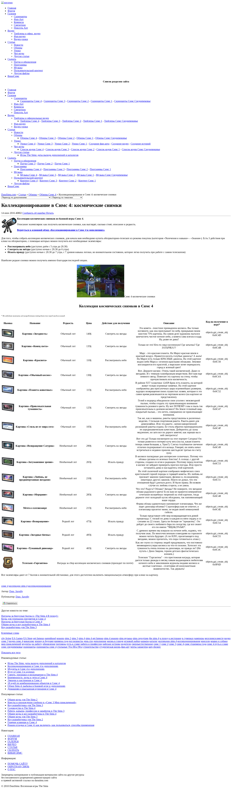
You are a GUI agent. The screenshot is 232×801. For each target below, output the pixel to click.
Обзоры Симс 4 (28, 138)
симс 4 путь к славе (217, 644)
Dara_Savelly (16, 591)
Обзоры (18, 47)
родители (126, 644)
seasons (60, 638)
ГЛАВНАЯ (14, 736)
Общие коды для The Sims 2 (22, 699)
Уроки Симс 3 (45, 143)
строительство (91, 647)
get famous (38, 638)
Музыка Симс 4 (28, 175)
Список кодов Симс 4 (32, 149)
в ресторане (175, 638)
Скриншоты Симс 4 (31, 101)
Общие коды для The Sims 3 (22, 716)
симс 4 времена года (195, 644)
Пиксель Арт (21, 28)
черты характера (139, 647)
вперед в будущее (44, 641)
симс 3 (172, 644)
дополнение (99, 641)
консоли (205, 641)
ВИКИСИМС (15, 753)
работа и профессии (91, 644)
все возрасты (76, 641)
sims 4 (82, 638)
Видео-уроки (21, 39)
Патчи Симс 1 (62, 163)
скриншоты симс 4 (46, 647)
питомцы (61, 644)
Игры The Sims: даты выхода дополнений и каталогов (49, 155)
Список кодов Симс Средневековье (141, 149)
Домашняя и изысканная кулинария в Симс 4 (32, 689)
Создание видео (120, 143)
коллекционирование (39, 586)
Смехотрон (20, 25)
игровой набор (132, 641)
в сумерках (188, 638)
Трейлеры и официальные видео (31, 118)
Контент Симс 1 (87, 180)
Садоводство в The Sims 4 (21, 708)
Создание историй (141, 143)
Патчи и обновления (25, 62)
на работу (37, 644)
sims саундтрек (141, 638)
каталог (153, 641)
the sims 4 (154, 638)
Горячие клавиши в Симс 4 (22, 722)
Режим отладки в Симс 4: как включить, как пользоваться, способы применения (51, 725)
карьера (145, 641)
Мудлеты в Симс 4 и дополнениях (26, 669)
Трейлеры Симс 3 (50, 121)
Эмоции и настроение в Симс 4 (25, 680)
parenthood (50, 638)
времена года (61, 641)
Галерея (12, 13)
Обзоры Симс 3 (47, 138)
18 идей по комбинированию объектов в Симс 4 (34, 683)
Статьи (11, 42)
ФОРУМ (12, 738)
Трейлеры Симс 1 (92, 121)
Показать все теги (11, 652)
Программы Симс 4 (30, 169)
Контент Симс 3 (48, 180)
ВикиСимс (13, 76)
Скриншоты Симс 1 (101, 101)
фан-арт (125, 647)
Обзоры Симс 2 (66, 138)
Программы (20, 64)
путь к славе (73, 644)
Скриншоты (20, 16)
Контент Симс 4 (29, 180)
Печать (50, 213)
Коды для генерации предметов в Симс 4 (23, 618)
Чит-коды (19, 53)
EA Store (28, 638)
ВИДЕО (12, 744)
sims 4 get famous (94, 638)
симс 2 (164, 644)
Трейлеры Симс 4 (29, 121)
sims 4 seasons (111, 638)
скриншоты (29, 647)
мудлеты (26, 644)
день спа (88, 641)
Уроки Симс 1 (79, 143)
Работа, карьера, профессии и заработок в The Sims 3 (36, 711)
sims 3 (75, 638)
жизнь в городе (115, 641)
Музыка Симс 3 (47, 175)
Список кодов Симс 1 (108, 149)
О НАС (11, 769)
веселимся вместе (214, 638)
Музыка (18, 67)
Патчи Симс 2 (45, 163)
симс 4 (4, 586)
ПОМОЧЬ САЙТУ (18, 763)
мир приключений (11, 644)
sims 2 (68, 638)
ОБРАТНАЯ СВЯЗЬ (18, 766)
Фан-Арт (19, 19)
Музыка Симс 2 (66, 175)
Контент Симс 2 (67, 180)
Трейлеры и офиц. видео (27, 33)
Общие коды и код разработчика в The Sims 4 (25, 624)
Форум (11, 10)
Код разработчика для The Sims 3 (19, 627)
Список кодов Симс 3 (57, 149)
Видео (11, 30)
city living (6, 638)
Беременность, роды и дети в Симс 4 (27, 677)
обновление (49, 644)
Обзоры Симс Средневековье (111, 138)
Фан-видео (20, 36)
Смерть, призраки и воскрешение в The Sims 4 (33, 674)
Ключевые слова (10, 633)
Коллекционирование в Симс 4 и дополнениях (33, 666)
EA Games (17, 638)
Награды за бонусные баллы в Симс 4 (21, 621)
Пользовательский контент (28, 70)
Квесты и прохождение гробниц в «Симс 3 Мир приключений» (42, 702)
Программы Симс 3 (54, 169)
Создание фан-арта (99, 143)
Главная (12, 8)
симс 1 (157, 644)
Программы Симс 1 (100, 169)
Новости (18, 45)
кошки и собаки (219, 641)
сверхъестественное (142, 644)
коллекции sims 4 (18, 586)
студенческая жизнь (110, 647)
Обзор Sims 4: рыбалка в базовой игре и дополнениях (36, 686)
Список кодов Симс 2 (82, 149)
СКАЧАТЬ (13, 750)
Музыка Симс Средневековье (112, 175)
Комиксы (19, 22)
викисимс (29, 641)
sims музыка (125, 638)
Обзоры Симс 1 (85, 138)
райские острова (111, 644)
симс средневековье (12, 647)
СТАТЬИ (12, 747)
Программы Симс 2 (77, 169)
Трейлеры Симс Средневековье (121, 121)
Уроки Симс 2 (62, 143)
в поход (164, 638)
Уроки (17, 50)
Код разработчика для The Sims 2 (25, 719)
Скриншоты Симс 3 (54, 101)
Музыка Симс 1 (85, 175)
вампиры (199, 638)
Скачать (12, 59)
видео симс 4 (16, 641)
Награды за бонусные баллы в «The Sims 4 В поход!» (29, 616)
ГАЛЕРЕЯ (13, 741)
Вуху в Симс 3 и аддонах (21, 671)
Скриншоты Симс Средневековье (132, 101)
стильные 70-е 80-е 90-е (70, 647)
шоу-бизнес (155, 647)
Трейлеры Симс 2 (71, 121)
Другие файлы (22, 73)
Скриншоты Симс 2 (78, 101)
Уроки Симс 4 (27, 143)
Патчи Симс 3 (27, 163)
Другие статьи (21, 56)
